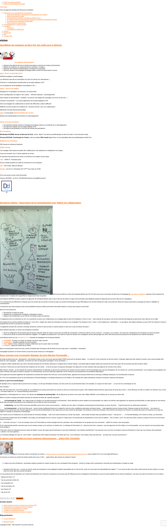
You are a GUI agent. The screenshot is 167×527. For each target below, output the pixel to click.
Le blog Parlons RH (9, 519)
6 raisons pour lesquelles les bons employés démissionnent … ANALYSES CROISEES (40, 438)
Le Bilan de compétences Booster (13, 510)
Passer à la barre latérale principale (14, 4)
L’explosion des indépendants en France (15, 508)
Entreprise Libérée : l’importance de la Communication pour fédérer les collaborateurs (40, 203)
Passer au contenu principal (11, 2)
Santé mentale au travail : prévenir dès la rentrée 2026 (20, 505)
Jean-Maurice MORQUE (138, 294)
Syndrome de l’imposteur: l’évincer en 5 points (17, 512)
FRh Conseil (3, 7)
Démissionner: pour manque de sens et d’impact (18, 507)
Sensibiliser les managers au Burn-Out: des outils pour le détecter (31, 45)
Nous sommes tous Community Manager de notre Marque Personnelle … (34, 355)
